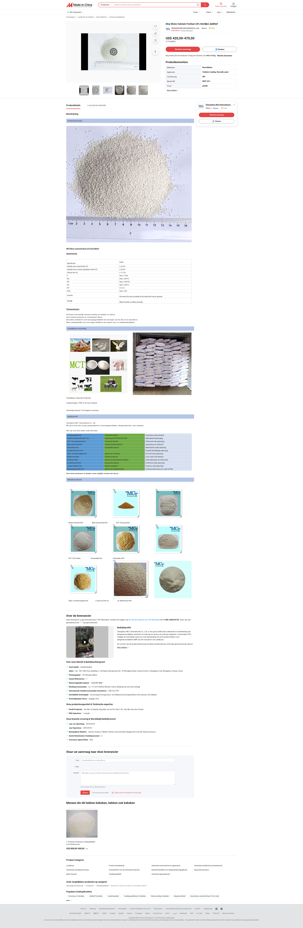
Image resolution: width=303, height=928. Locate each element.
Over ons (83, 909)
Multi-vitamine (71, 874)
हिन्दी (191, 913)
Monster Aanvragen (224, 55)
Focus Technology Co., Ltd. (148, 918)
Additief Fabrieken (96, 896)
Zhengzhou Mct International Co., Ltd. (185, 28)
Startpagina (70, 17)
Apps (219, 12)
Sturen (85, 792)
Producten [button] (105, 4)
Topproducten (158, 909)
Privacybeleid (122, 909)
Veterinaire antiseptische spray (77, 870)
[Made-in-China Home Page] (79, 4)
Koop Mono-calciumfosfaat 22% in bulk (204, 896)
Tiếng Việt (216, 913)
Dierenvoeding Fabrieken (160, 896)
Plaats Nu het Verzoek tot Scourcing (126, 792)
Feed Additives (101, 17)
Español (121, 913)
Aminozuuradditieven (117, 17)
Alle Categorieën (75, 12)
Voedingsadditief (115, 874)
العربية (175, 913)
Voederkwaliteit (113, 896)
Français (112, 913)
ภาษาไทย (199, 913)
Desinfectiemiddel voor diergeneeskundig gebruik (169, 870)
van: (77, 760)
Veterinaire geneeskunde (160, 874)
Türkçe (207, 913)
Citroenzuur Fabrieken (76, 896)
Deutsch (129, 913)
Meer (68, 900)
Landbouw (70, 865)
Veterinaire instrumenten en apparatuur (166, 865)
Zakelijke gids (208, 909)
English (79, 913)
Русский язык (157, 913)
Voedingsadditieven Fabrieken (135, 896)
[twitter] (222, 909)
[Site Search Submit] (205, 4)
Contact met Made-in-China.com (140, 909)
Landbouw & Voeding (85, 17)
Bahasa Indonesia (228, 913)
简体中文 (87, 913)
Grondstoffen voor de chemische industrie (124, 870)
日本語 (104, 913)
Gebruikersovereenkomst (107, 909)
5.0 (209, 108)
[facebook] (216, 909)
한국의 (167, 913)
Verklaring (92, 909)
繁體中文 (96, 913)
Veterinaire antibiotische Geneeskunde (208, 865)
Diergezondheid (179, 896)
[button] (198, 5)
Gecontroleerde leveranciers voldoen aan (179, 909)
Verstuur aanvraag (183, 49)
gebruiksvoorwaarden (252, 920)
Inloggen (233, 6)
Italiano (147, 913)
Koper (195, 12)
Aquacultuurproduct (201, 870)
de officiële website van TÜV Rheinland (144, 619)
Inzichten (198, 909)
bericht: (76, 773)
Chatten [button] (221, 49)
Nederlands (183, 913)
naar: (77, 766)
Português (138, 913)
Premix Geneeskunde (116, 865)
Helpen (208, 12)
